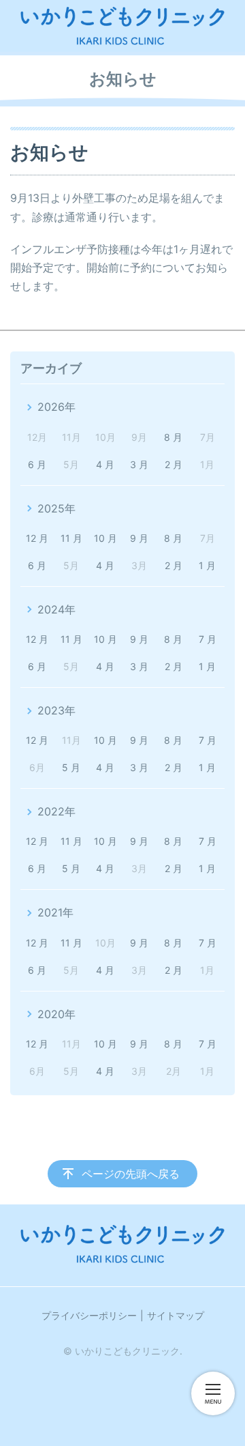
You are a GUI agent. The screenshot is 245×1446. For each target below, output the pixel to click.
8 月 (173, 437)
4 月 (105, 464)
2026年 (56, 407)
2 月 (173, 464)
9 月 (139, 538)
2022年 (56, 811)
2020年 (56, 1014)
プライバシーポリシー (89, 1315)
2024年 (56, 609)
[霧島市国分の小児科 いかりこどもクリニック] (122, 26)
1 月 (207, 565)
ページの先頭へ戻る (131, 1174)
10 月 (105, 538)
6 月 (37, 464)
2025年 (56, 508)
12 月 (37, 538)
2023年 (56, 710)
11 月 (71, 538)
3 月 (139, 464)
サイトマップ (175, 1315)
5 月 (71, 767)
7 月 (207, 639)
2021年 (55, 912)
